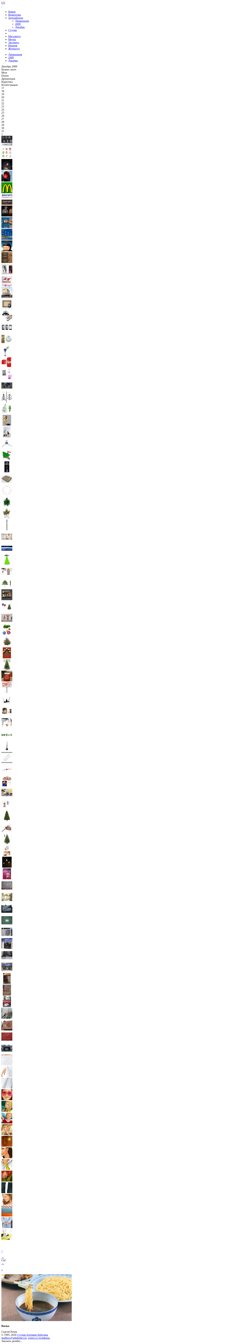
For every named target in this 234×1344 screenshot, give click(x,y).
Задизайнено (15, 17)
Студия (12, 30)
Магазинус (14, 36)
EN (3, 2)
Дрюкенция (22, 20)
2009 (18, 24)
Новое (12, 11)
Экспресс (13, 42)
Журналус (14, 48)
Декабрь (20, 27)
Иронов (12, 45)
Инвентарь (14, 14)
